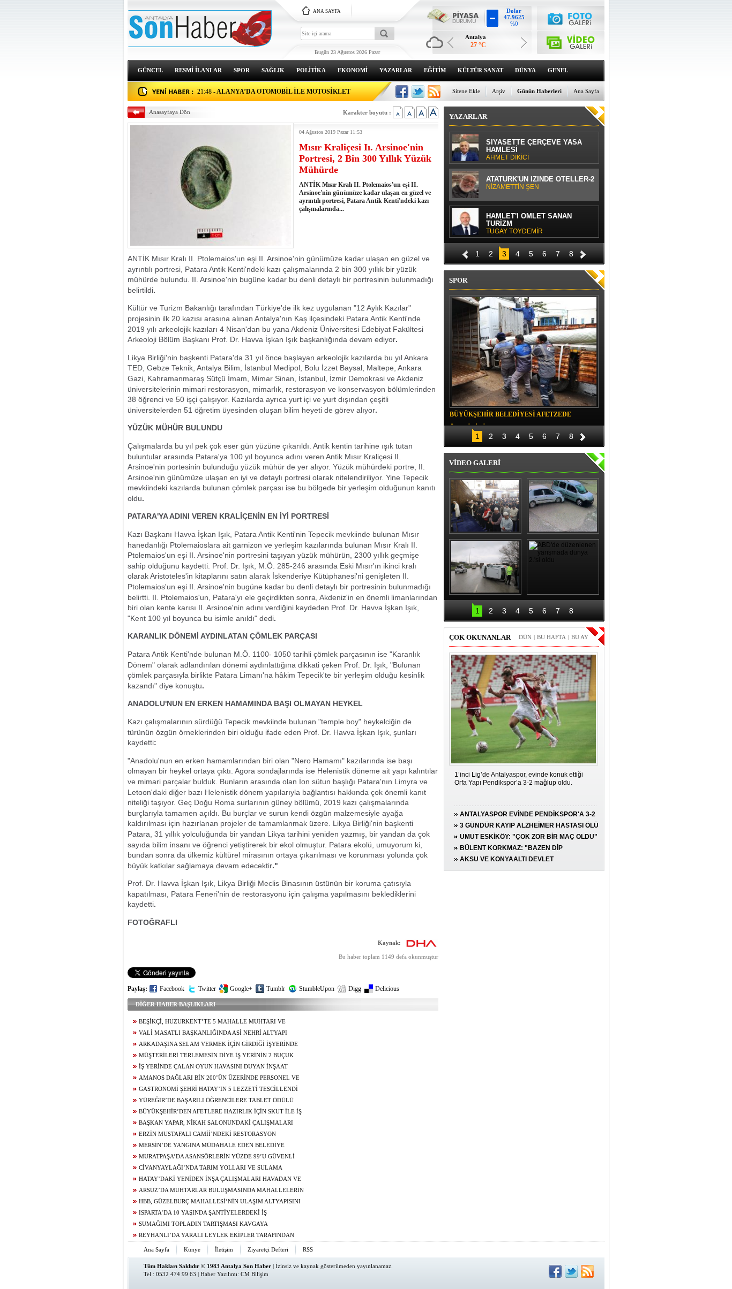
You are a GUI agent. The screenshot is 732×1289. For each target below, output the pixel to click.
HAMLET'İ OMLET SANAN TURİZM (529, 224)
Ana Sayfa (586, 91)
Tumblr (275, 988)
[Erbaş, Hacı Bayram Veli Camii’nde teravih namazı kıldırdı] (485, 506)
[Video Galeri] (570, 40)
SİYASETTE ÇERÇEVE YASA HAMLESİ (534, 150)
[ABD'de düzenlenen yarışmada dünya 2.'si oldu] (563, 567)
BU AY (579, 637)
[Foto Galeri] (570, 17)
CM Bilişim (254, 1274)
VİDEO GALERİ (475, 463)
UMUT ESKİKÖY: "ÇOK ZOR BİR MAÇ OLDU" (528, 836)
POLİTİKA (311, 70)
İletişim (224, 1249)
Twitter (207, 988)
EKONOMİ (353, 70)
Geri (465, 253)
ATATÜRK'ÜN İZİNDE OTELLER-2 (540, 183)
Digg (354, 988)
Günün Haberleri (539, 91)
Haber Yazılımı (218, 1274)
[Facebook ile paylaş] (401, 91)
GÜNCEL (150, 70)
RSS (308, 1249)
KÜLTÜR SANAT (480, 70)
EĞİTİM (435, 70)
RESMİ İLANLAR (198, 70)
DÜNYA (525, 70)
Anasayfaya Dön (169, 112)
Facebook (172, 988)
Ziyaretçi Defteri (268, 1249)
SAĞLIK (273, 70)
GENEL (558, 70)
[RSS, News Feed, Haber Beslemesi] (434, 91)
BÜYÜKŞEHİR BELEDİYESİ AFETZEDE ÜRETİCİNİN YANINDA (510, 416)
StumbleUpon (316, 988)
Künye (192, 1249)
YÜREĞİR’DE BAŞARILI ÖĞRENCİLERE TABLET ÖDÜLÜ (216, 1100)
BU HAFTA (551, 637)
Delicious (387, 988)
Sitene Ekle (466, 91)
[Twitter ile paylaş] (418, 91)
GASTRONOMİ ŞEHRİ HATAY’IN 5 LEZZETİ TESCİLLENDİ (218, 1089)
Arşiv (498, 91)
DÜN (525, 637)
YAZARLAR (395, 70)
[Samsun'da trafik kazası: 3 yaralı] (485, 567)
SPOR (242, 70)
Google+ (241, 988)
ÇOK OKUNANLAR (480, 637)
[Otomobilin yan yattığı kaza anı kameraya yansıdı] (563, 506)
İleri (583, 253)
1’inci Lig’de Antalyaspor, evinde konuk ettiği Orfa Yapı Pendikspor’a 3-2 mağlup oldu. (518, 778)
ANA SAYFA (327, 11)
